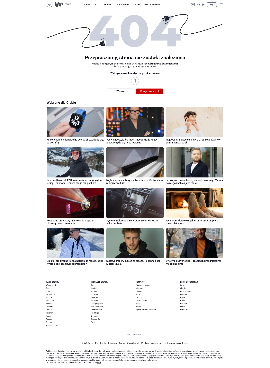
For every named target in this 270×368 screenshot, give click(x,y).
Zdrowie (49, 310)
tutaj (99, 362)
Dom (92, 285)
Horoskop (94, 294)
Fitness (49, 322)
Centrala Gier (96, 319)
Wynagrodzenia (52, 325)
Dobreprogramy (97, 304)
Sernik (182, 285)
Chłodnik (139, 297)
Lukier (182, 301)
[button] (200, 4)
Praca (48, 316)
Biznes (48, 291)
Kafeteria (94, 301)
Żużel (93, 322)
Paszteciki (184, 304)
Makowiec (184, 294)
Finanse (49, 297)
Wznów (120, 91)
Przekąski (184, 310)
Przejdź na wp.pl (149, 91)
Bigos (138, 294)
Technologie (122, 5)
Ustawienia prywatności (175, 343)
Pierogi (138, 304)
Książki (93, 288)
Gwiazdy (49, 307)
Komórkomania (97, 307)
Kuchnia (94, 291)
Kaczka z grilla (141, 301)
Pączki (182, 297)
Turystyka (94, 297)
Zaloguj (212, 5)
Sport (48, 288)
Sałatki (182, 307)
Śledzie (183, 288)
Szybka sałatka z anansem (146, 310)
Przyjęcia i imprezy (143, 285)
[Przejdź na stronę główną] (49, 6)
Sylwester (139, 288)
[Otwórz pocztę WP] (193, 4)
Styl (97, 5)
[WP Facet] (69, 4)
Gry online (94, 316)
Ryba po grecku (186, 291)
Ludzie (136, 5)
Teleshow (49, 313)
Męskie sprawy (152, 5)
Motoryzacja (51, 301)
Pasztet (138, 307)
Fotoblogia (95, 313)
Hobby (107, 5)
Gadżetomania (96, 310)
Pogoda (49, 319)
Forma (87, 5)
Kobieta (49, 304)
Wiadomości (51, 285)
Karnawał (139, 291)
